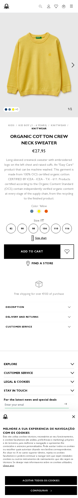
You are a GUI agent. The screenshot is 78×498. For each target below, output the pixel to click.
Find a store (42, 263)
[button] (39, 65)
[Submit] (65, 404)
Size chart (41, 238)
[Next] (73, 65)
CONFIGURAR (39, 490)
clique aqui (8, 465)
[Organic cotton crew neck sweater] (6, 109)
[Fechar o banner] (73, 416)
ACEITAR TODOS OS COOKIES (41, 480)
